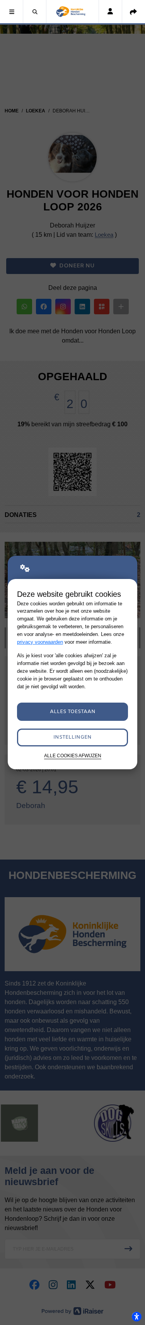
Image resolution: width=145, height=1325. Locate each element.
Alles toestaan (73, 711)
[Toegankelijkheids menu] (136, 1316)
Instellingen (72, 737)
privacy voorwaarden (40, 642)
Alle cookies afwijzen (72, 755)
